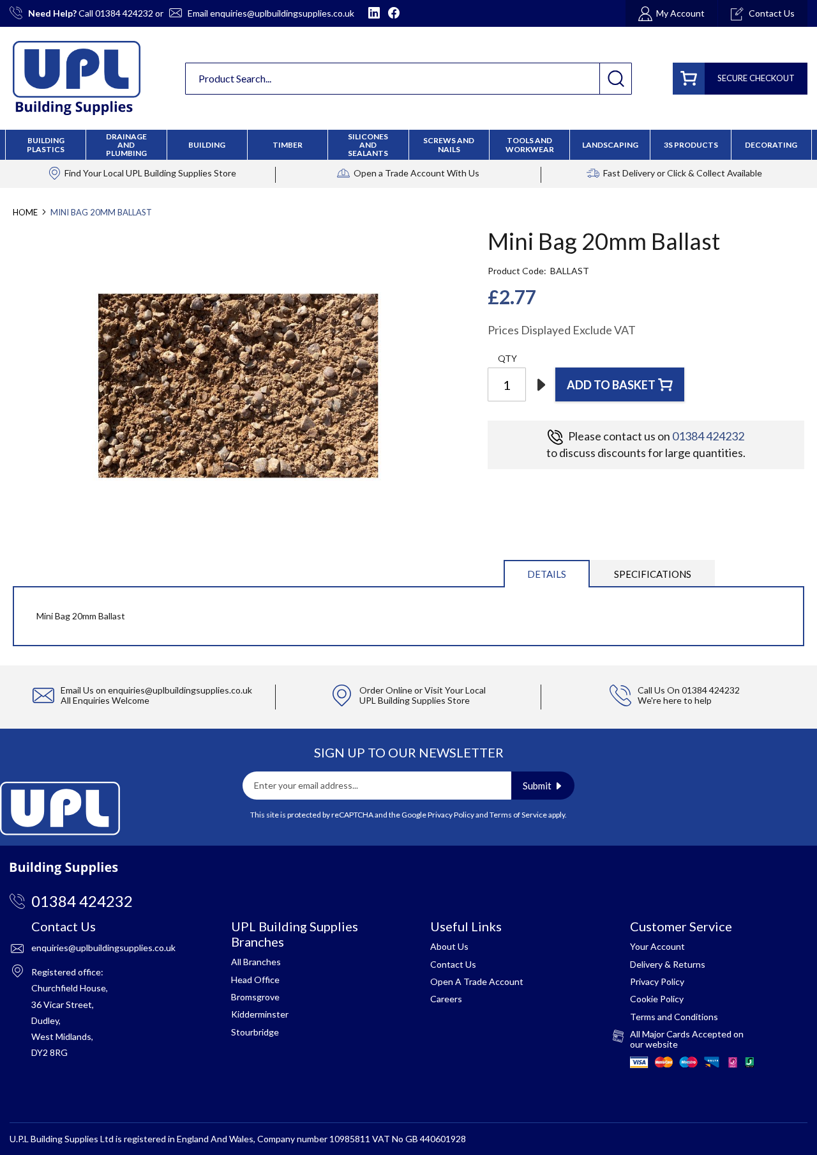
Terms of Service (518, 814)
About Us (449, 946)
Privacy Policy (451, 814)
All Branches (256, 961)
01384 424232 (124, 13)
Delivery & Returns (667, 964)
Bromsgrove (255, 996)
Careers (446, 998)
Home (25, 212)
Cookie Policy (657, 998)
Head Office (255, 979)
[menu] (408, 145)
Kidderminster (260, 1014)
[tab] (546, 573)
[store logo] (76, 78)
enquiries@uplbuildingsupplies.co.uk (282, 13)
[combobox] (408, 79)
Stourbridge (255, 1032)
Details (546, 574)
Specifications (652, 574)
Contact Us (453, 964)
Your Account (657, 946)
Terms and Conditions (674, 1016)
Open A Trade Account (476, 981)
